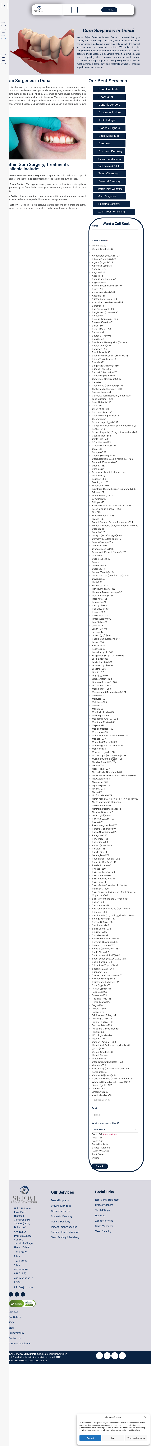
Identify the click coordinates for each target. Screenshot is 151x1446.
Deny (113, 1438)
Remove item (110, 1134)
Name (95, 226)
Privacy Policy (16, 1332)
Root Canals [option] (98, 1154)
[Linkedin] (122, 1355)
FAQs (11, 1322)
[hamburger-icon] (74, 10)
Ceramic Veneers (60, 1211)
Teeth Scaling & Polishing (65, 1237)
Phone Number (100, 240)
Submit (100, 1166)
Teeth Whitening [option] (100, 1151)
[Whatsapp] (23, 1294)
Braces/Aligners (104, 1204)
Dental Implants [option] (100, 1144)
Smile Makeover (104, 1226)
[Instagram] (17, 1294)
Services (13, 1311)
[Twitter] (114, 1355)
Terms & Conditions (20, 1343)
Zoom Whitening (104, 1220)
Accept (90, 1438)
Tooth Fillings (102, 1210)
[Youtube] (99, 1355)
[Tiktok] (107, 1355)
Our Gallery (15, 1317)
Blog (11, 1327)
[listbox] (115, 1143)
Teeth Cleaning (103, 1231)
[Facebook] (11, 1294)
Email (94, 1108)
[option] (115, 245)
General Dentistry (60, 1221)
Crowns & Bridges (61, 1205)
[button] (145, 1417)
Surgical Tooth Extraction (65, 1232)
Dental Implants (60, 1200)
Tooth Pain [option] (97, 1137)
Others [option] (95, 1157)
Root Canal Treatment (107, 1199)
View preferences (136, 1438)
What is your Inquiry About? (105, 1123)
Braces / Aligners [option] (101, 1147)
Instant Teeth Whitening (64, 1226)
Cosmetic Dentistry (61, 1216)
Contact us (15, 1338)
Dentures (100, 1215)
